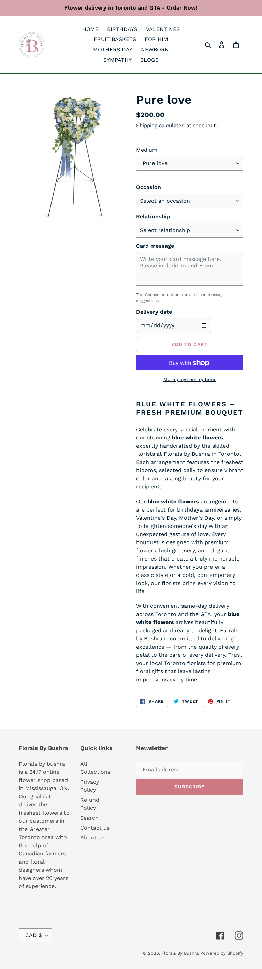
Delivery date (154, 311)
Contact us (95, 827)
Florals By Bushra (180, 953)
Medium (146, 150)
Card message (155, 246)
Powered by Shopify (221, 953)
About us (92, 837)
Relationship (153, 216)
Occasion (148, 187)
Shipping (146, 125)
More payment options (189, 379)
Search (89, 818)
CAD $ (33, 935)
